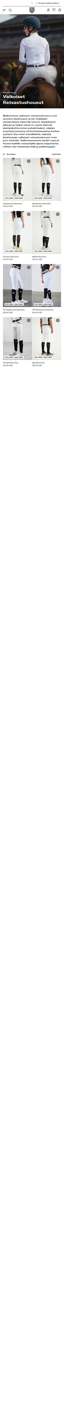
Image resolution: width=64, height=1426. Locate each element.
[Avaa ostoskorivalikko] (59, 9)
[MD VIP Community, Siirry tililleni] (48, 9)
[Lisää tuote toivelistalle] (28, 161)
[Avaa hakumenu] (10, 10)
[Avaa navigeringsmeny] (4, 10)
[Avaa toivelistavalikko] (54, 9)
